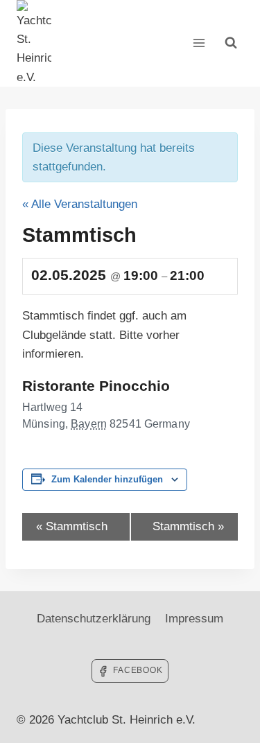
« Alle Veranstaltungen (79, 204)
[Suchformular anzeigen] (230, 42)
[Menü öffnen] (198, 43)
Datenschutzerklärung (93, 618)
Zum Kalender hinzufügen (107, 479)
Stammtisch (71, 526)
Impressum (194, 618)
